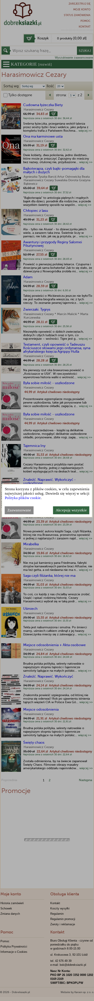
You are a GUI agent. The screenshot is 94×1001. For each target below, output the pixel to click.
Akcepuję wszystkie (71, 510)
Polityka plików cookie (23, 498)
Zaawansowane (19, 510)
